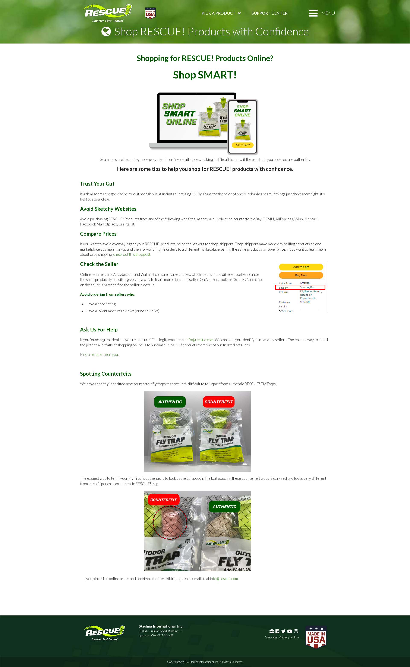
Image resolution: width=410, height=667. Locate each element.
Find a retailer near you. (99, 354)
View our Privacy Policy (282, 637)
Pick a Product (219, 13)
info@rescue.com (200, 339)
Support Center (269, 13)
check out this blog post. (132, 254)
